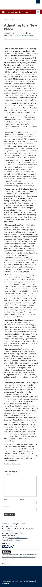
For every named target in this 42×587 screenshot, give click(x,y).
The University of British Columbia (15, 4)
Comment (7, 475)
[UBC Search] (38, 2)
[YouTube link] (6, 547)
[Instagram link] (9, 547)
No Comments (16, 464)
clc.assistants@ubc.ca (14, 540)
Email (22, 499)
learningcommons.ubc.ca (17, 538)
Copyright (32, 581)
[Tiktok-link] (12, 547)
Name (6, 499)
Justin (8, 33)
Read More (7, 464)
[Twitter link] (3, 547)
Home (6, 19)
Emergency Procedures (9, 581)
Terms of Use (22, 581)
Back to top (6, 563)
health (10, 35)
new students (28, 35)
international (18, 35)
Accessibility (5, 583)
